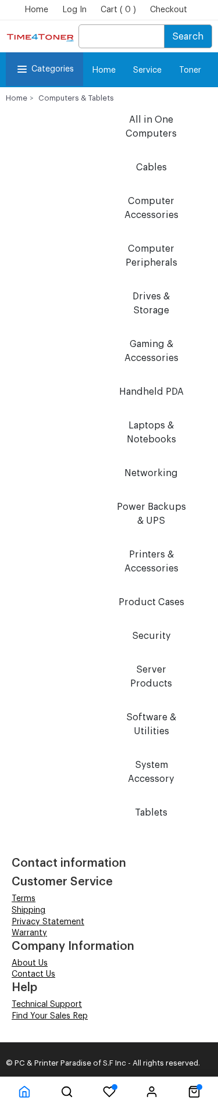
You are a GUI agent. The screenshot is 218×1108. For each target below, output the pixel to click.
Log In (74, 10)
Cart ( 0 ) (118, 10)
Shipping (28, 910)
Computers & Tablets (76, 98)
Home (36, 10)
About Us (30, 963)
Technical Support (47, 1004)
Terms (23, 899)
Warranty (29, 933)
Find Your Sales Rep (50, 1016)
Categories (52, 69)
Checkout (168, 10)
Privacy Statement (48, 922)
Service (147, 70)
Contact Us (33, 974)
